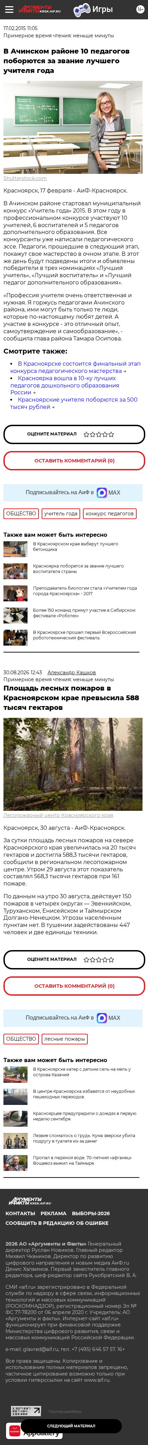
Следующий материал (71, 1426)
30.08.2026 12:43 (22, 672)
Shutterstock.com (25, 178)
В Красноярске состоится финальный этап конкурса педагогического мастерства (75, 367)
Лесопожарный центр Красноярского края (58, 815)
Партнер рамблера (65, 1411)
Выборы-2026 (91, 1213)
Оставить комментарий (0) (74, 461)
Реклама (53, 1213)
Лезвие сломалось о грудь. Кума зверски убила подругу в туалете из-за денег (84, 1138)
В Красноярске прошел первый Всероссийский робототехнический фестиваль (84, 635)
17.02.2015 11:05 (20, 28)
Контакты (20, 1213)
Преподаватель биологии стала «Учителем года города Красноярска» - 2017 (85, 590)
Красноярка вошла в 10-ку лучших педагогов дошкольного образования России (64, 385)
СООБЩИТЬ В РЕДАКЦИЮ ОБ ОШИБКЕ (57, 1223)
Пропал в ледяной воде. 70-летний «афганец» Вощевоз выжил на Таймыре (82, 1160)
